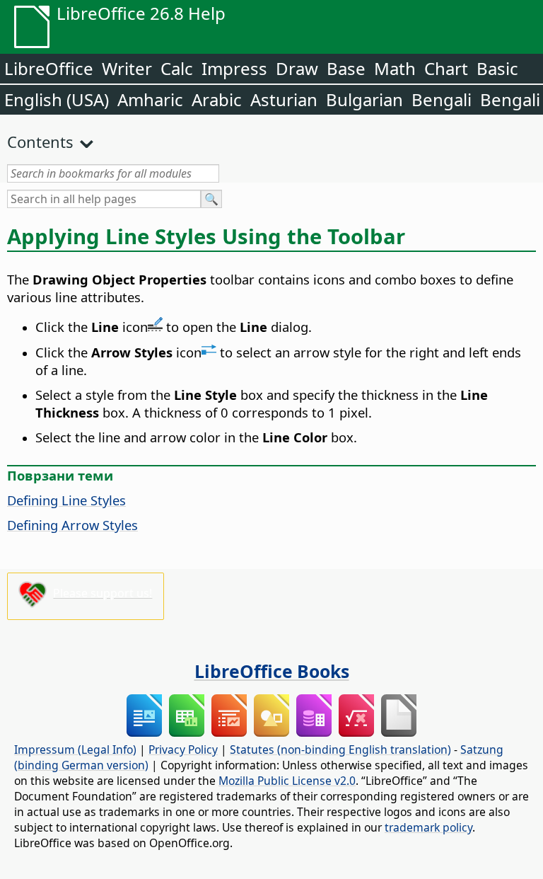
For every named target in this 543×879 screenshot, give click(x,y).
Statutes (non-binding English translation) (340, 749)
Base (346, 68)
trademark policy (428, 827)
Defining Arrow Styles (72, 525)
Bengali (441, 99)
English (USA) (56, 99)
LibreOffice (48, 68)
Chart (446, 68)
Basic (497, 68)
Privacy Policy (183, 749)
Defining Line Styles (66, 500)
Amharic (150, 99)
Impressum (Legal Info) (75, 749)
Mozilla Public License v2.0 (287, 780)
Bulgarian (364, 99)
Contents (40, 141)
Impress (234, 68)
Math (395, 68)
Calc (176, 68)
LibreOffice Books (271, 671)
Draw (297, 68)
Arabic (217, 99)
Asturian (283, 99)
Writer (127, 68)
